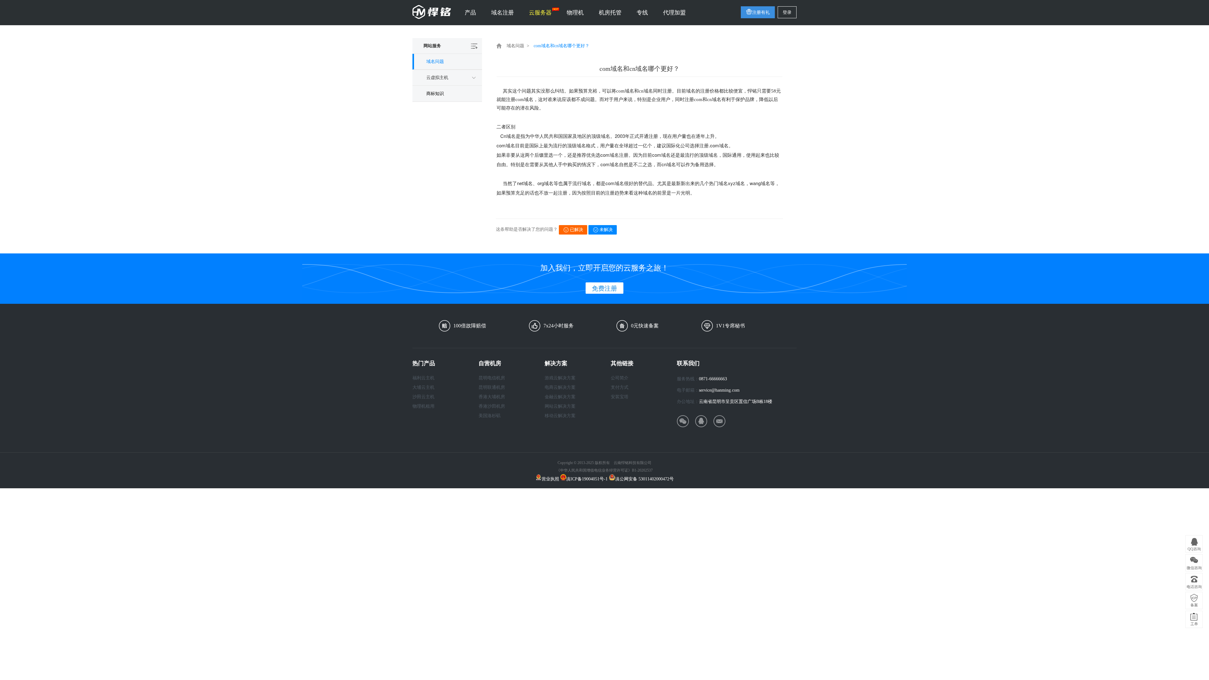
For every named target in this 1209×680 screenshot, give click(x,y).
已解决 (576, 229)
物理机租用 (423, 406)
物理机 (575, 12)
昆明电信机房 (492, 378)
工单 (1194, 624)
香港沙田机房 (492, 406)
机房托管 (610, 12)
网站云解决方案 (560, 406)
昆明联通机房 (492, 387)
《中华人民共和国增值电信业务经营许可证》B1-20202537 (604, 470)
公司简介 (619, 378)
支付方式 (619, 387)
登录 (787, 12)
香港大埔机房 (492, 396)
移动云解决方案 (560, 415)
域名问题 (435, 61)
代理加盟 (674, 12)
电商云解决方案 (560, 387)
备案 (1194, 605)
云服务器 (540, 12)
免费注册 (604, 288)
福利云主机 (423, 378)
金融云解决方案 (560, 396)
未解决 (606, 229)
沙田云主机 (423, 396)
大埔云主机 (423, 387)
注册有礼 (761, 12)
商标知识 (435, 93)
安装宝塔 (619, 396)
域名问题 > (518, 45)
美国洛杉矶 (490, 415)
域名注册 (502, 12)
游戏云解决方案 (560, 378)
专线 (642, 12)
